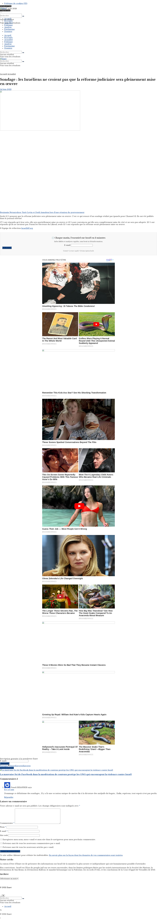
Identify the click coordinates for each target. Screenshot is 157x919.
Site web (4, 835)
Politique (8, 25)
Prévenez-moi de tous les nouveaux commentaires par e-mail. (31, 843)
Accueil (7, 19)
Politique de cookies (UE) (15, 3)
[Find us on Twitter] (1, 910)
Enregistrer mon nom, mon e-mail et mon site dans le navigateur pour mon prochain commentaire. (49, 839)
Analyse (8, 27)
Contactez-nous (5, 10)
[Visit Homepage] (3, 8)
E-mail (67, 245)
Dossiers (8, 31)
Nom (3, 827)
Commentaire (7, 823)
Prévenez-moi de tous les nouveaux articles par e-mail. (28, 847)
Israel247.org (27, 228)
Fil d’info (8, 21)
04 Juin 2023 (5, 89)
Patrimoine (9, 29)
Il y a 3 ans (9, 789)
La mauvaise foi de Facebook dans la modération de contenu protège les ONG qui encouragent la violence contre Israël (66, 774)
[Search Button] (23, 52)
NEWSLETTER (5, 6)
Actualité (8, 23)
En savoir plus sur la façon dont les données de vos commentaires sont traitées (86, 855)
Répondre (8, 797)
